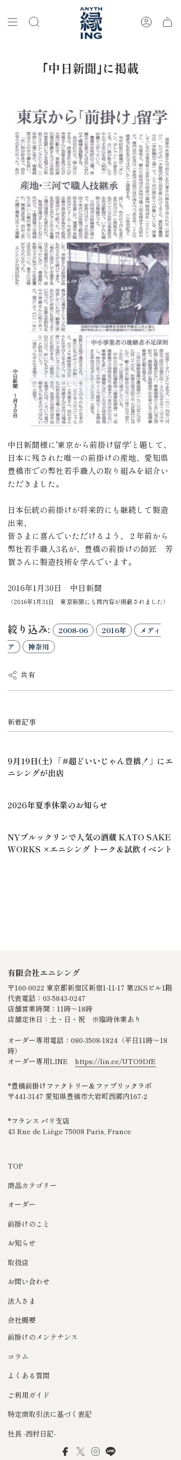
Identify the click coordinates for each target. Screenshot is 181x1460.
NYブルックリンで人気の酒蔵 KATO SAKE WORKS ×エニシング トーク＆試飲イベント (90, 843)
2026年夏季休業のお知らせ (58, 805)
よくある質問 (29, 1375)
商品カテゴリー (32, 1185)
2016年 (114, 630)
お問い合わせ (29, 1281)
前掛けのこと (29, 1224)
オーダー (22, 1204)
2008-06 (73, 630)
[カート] (167, 22)
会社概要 (22, 1320)
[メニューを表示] (13, 22)
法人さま (22, 1301)
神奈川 (38, 647)
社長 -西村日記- (32, 1433)
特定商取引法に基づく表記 (50, 1414)
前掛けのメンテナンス (43, 1337)
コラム (18, 1356)
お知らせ (22, 1243)
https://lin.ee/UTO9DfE (115, 1061)
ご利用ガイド (29, 1395)
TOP (15, 1166)
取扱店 (18, 1262)
